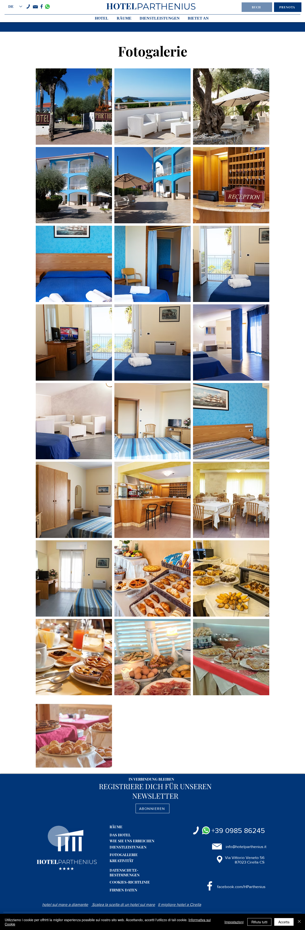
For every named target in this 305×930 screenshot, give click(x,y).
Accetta (284, 922)
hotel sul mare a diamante (65, 904)
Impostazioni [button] (234, 922)
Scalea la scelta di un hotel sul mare (123, 904)
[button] (257, 7)
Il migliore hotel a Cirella (179, 904)
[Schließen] (299, 922)
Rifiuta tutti (259, 922)
